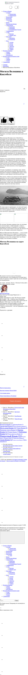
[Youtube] (14, 486)
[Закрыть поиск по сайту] (0, 674)
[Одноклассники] (14, 498)
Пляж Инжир (6, 451)
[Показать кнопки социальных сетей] (10, 7)
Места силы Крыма (8, 428)
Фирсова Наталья (4, 293)
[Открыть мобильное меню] (18, 7)
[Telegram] (14, 510)
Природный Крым (11, 436)
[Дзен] (14, 522)
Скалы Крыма (6, 440)
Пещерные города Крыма (8, 430)
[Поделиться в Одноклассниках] (14, 347)
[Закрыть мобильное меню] (0, 599)
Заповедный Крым (7, 426)
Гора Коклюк (17, 416)
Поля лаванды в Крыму (15, 434)
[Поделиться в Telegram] (14, 335)
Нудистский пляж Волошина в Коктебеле (13, 408)
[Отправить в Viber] (14, 359)
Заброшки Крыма (18, 424)
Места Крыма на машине (20, 426)
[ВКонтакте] (14, 474)
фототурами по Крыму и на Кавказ (16, 461)
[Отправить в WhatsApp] (14, 371)
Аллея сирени (6, 454)
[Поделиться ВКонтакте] (14, 323)
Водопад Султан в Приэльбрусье (12, 448)
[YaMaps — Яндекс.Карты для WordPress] (14, 272)
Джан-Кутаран (18, 418)
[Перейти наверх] (12, 537)
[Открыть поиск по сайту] (16, 7)
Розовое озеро (8, 438)
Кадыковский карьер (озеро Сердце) (12, 445)
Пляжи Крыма (13, 432)
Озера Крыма (22, 428)
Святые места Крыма (18, 438)
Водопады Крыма (6, 424)
